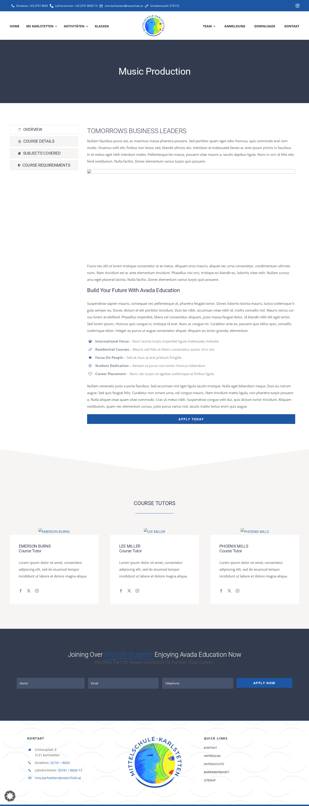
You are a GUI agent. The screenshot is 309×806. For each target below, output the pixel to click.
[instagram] (297, 5)
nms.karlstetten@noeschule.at (58, 778)
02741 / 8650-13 (70, 770)
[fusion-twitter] (29, 591)
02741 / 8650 (60, 763)
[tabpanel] (191, 274)
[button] (10, 796)
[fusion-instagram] (37, 591)
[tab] (44, 130)
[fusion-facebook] (20, 591)
